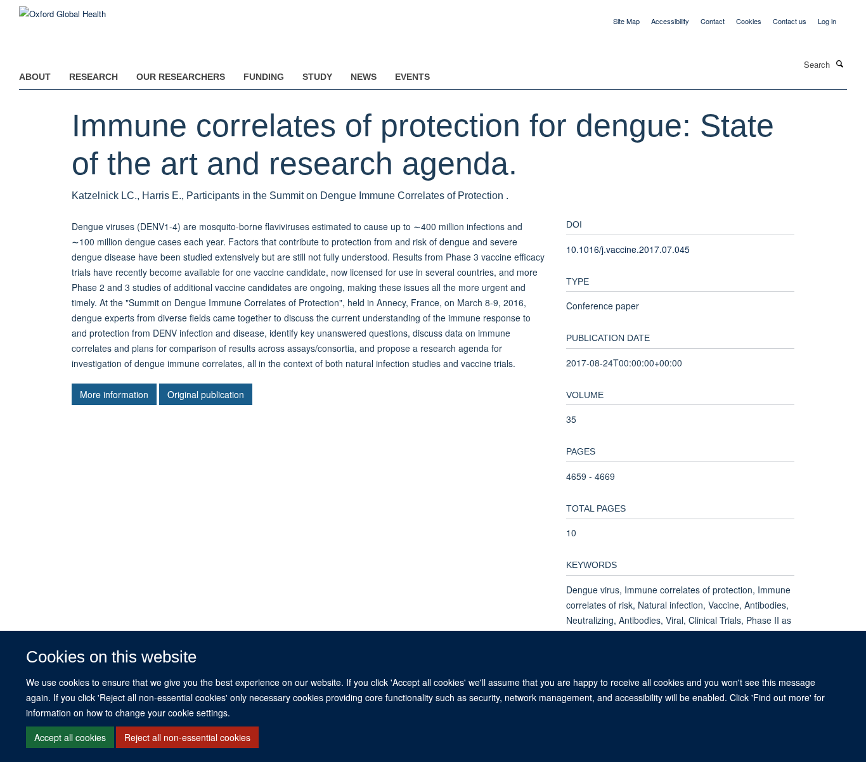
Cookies (748, 21)
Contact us (789, 21)
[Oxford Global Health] (62, 9)
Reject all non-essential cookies (187, 737)
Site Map (626, 21)
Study (317, 77)
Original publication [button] (205, 394)
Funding (263, 77)
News (364, 77)
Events (412, 77)
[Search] (840, 63)
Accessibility (670, 21)
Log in (827, 21)
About (35, 77)
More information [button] (114, 394)
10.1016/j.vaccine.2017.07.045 (628, 249)
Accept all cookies (70, 737)
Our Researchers (180, 77)
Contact (713, 21)
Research (93, 77)
